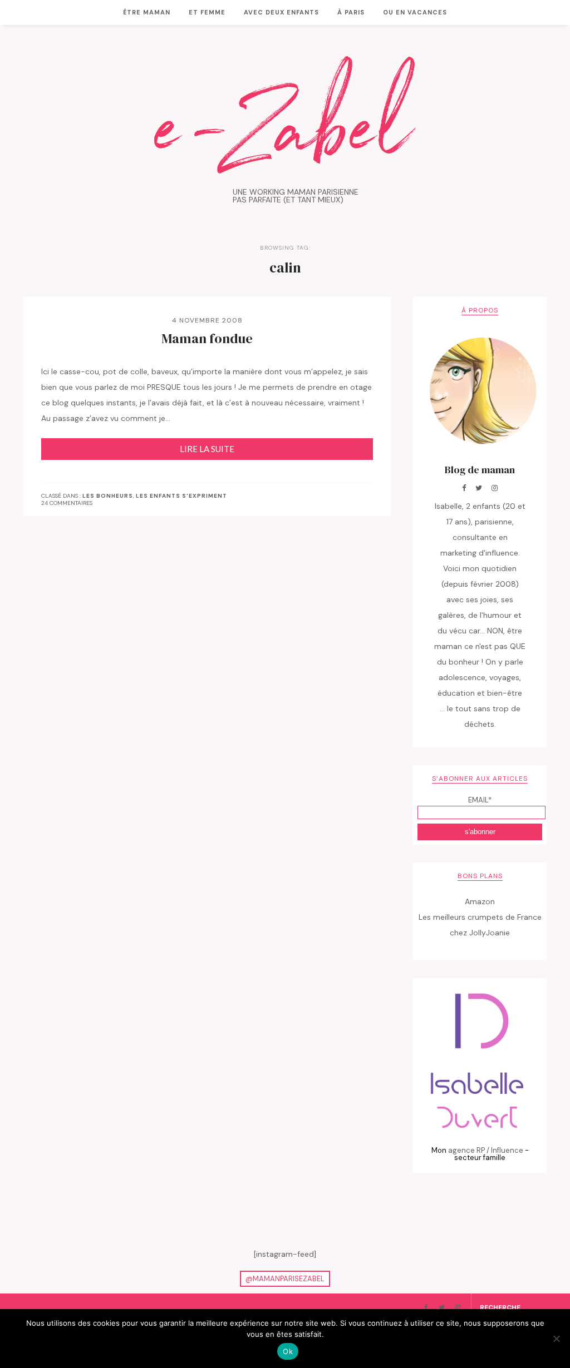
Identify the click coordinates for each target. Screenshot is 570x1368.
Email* (480, 800)
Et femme (207, 12)
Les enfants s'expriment (181, 496)
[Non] (556, 1338)
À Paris (351, 12)
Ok (288, 1351)
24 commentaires (66, 503)
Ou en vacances (415, 12)
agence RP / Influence (485, 1150)
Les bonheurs (107, 496)
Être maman (146, 12)
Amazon (480, 901)
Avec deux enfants (281, 12)
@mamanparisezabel (285, 1278)
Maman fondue (207, 338)
